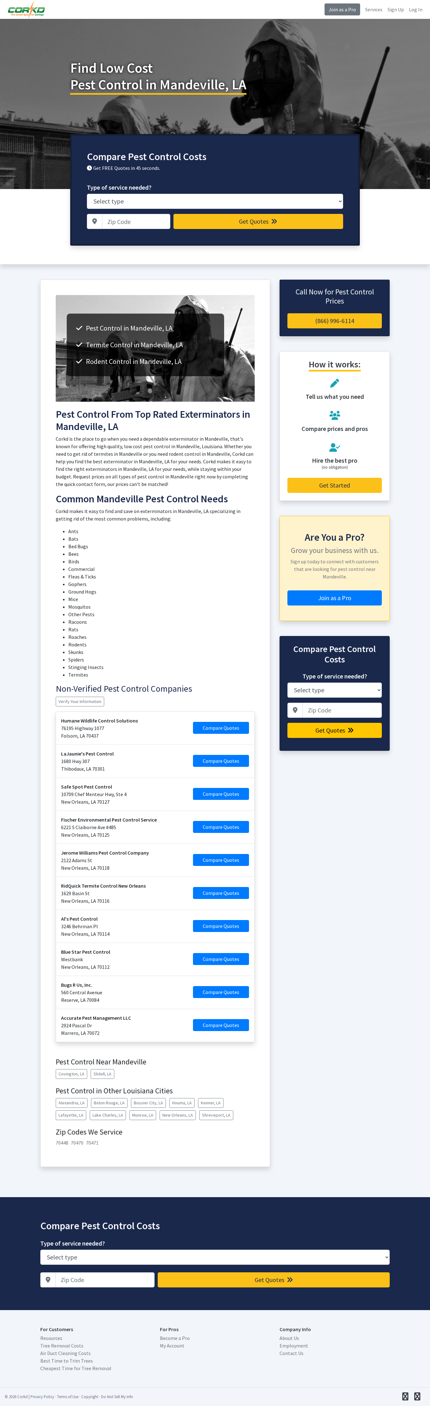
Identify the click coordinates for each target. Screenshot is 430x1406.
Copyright (89, 1396)
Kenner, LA (211, 1103)
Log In (415, 9)
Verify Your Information (80, 701)
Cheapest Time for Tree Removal (75, 1368)
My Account (172, 1345)
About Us (289, 1338)
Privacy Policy (42, 1396)
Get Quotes (254, 221)
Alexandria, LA (72, 1103)
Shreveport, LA (216, 1115)
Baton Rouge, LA (109, 1103)
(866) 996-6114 (334, 321)
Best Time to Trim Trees (66, 1361)
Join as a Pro (342, 9)
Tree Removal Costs (61, 1345)
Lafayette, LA (71, 1115)
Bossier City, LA (148, 1103)
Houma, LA (182, 1103)
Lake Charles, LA (108, 1115)
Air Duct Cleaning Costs (65, 1353)
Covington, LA (71, 1074)
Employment (294, 1345)
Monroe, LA (142, 1115)
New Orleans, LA (177, 1115)
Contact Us (291, 1353)
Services (373, 9)
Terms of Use (67, 1396)
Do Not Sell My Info (117, 1396)
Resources (51, 1338)
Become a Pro (175, 1338)
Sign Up (396, 9)
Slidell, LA (102, 1074)
